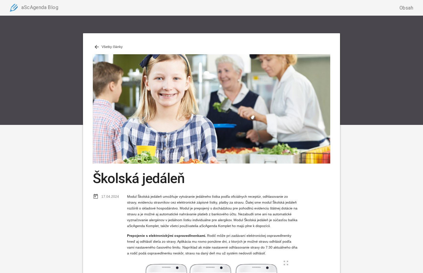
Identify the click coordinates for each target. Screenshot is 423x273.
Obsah (406, 7)
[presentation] (97, 47)
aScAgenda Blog (39, 7)
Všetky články (108, 47)
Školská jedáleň (139, 178)
